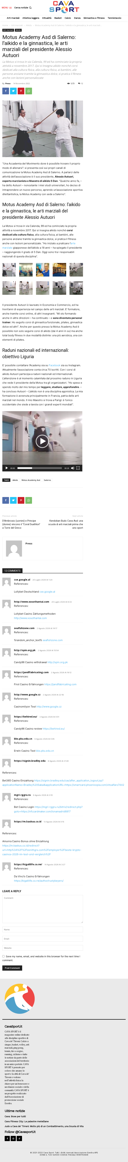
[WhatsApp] (28, 91)
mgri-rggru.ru (22, 794)
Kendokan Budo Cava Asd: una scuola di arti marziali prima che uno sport (65, 524)
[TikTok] (19, 1138)
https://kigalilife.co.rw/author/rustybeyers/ (39, 880)
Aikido (29, 25)
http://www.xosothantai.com (31, 601)
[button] (23, 7)
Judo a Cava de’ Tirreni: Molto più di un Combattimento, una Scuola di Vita (44, 1126)
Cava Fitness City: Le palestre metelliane (27, 1121)
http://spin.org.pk (25, 650)
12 (82, 83)
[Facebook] (5, 91)
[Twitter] (13, 91)
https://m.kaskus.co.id (27, 821)
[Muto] (72, 468)
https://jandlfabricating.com (31, 672)
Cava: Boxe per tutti (15, 1116)
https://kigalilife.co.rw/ (28, 864)
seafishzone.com (24, 628)
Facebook (54, 365)
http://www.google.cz (27, 694)
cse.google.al (22, 579)
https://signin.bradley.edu (30, 760)
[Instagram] (13, 1138)
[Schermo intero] (78, 468)
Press (7, 83)
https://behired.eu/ (25, 716)
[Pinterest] (21, 91)
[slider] (40, 468)
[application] (42, 441)
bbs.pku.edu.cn (23, 738)
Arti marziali (17, 25)
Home (5, 25)
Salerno (47, 480)
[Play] (6, 468)
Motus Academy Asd (31, 480)
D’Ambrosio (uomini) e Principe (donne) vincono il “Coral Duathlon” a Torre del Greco (21, 524)
